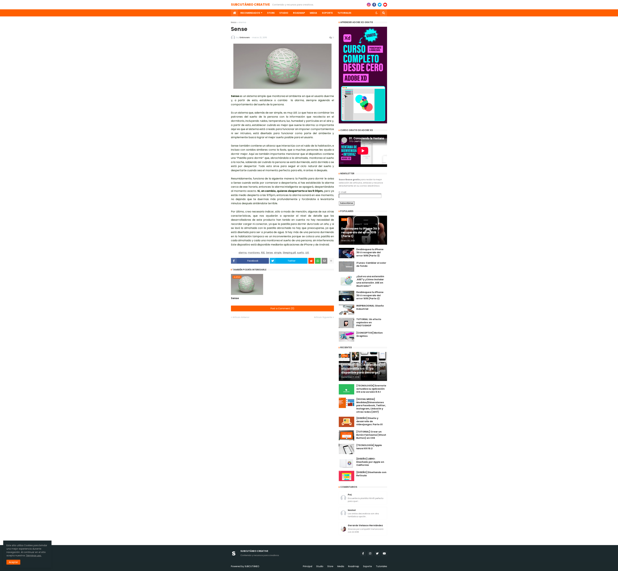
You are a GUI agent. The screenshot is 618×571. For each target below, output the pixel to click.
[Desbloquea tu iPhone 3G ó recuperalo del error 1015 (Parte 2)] (346, 296)
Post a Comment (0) (282, 308)
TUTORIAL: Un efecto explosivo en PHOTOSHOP (368, 322)
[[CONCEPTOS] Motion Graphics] (346, 336)
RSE (263, 252)
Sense (269, 252)
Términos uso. (34, 555)
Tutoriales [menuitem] (344, 12)
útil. (307, 252)
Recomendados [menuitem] (250, 12)
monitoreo (254, 252)
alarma (242, 22)
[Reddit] (311, 261)
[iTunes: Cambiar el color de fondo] (346, 266)
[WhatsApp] (318, 261)
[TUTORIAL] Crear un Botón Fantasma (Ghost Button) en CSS (371, 435)
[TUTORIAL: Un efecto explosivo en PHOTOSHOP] (346, 323)
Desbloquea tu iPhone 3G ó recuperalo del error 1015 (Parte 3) (370, 252)
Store (330, 566)
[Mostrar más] (331, 261)
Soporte (367, 566)
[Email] (324, 261)
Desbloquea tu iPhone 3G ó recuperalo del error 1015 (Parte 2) (370, 295)
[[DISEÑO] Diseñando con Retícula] (346, 476)
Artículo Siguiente (323, 317)
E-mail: (342, 192)
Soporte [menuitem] (327, 12)
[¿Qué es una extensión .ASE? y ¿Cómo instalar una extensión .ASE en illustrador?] (346, 280)
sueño (300, 252)
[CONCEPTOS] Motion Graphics (369, 334)
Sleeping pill (289, 252)
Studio (319, 566)
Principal (307, 566)
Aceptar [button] (13, 562)
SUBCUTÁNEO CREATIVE (250, 4)
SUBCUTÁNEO (252, 566)
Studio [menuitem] (283, 12)
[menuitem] (234, 12)
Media (340, 566)
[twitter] (380, 5)
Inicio (233, 22)
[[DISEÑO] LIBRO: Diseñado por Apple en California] (346, 462)
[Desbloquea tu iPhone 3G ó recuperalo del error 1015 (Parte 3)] (346, 253)
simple (277, 252)
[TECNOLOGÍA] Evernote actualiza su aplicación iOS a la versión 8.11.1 (371, 388)
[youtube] (385, 5)
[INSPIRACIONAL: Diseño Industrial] (346, 309)
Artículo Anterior (241, 317)
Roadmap (353, 566)
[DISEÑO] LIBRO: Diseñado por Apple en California (370, 462)
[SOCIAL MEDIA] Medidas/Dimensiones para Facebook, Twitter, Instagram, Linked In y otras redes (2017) (371, 405)
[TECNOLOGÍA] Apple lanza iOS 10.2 (369, 447)
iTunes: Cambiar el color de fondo (371, 264)
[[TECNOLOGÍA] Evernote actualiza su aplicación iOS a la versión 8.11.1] (346, 389)
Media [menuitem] (313, 12)
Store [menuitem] (271, 12)
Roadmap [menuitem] (299, 12)
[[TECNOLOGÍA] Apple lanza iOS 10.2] (346, 449)
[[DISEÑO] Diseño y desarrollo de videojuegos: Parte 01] (346, 422)
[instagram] (369, 5)
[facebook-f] (374, 5)
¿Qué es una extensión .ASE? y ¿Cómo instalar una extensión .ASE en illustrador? (370, 281)
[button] (376, 12)
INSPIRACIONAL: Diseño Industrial (370, 307)
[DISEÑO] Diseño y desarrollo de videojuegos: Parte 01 (369, 421)
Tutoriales (381, 566)
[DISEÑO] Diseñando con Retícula (371, 474)
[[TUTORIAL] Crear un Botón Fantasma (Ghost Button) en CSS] (346, 435)
